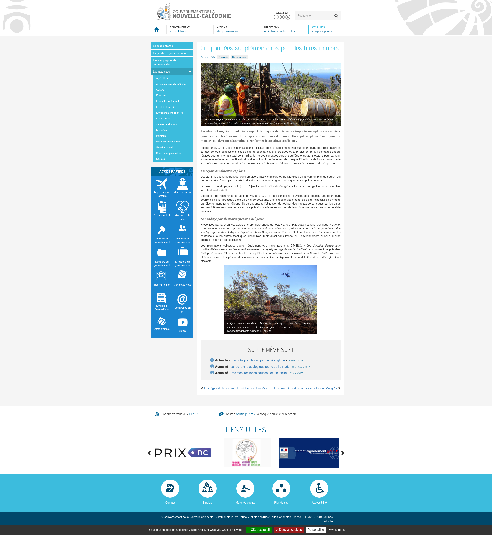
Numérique (162, 130)
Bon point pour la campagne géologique (257, 360)
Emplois (207, 502)
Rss (288, 17)
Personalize (316, 529)
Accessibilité (319, 502)
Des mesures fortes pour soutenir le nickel (259, 372)
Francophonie (163, 118)
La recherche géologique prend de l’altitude (260, 366)
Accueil (158, 30)
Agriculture (162, 78)
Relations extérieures (168, 141)
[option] (182, 453)
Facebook (276, 17)
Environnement (239, 57)
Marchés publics (245, 502)
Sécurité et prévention (168, 153)
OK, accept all (260, 529)
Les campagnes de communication (164, 62)
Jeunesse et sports (167, 124)
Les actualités (161, 71)
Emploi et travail (165, 107)
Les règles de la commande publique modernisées (235, 388)
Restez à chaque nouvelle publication (261, 414)
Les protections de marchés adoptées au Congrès (306, 388)
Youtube (282, 17)
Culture (160, 89)
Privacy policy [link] (337, 529)
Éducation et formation (168, 101)
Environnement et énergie (170, 112)
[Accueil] (193, 11)
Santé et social (164, 147)
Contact (170, 502)
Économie (161, 95)
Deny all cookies (290, 529)
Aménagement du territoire (171, 84)
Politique (161, 135)
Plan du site (281, 502)
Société (160, 159)
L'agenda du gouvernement (170, 53)
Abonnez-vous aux (182, 414)
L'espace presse (163, 46)
